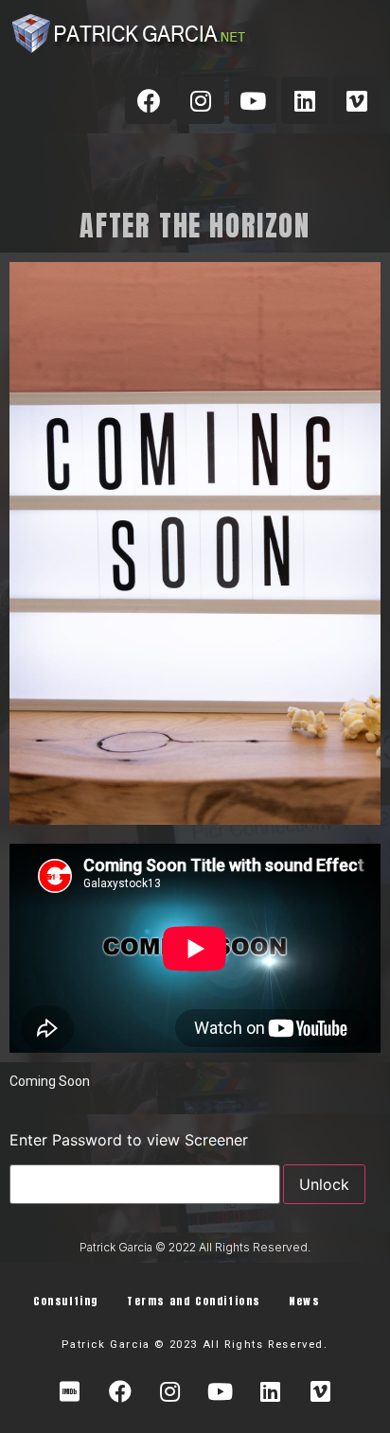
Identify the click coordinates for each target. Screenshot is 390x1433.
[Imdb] (70, 1391)
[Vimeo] (357, 100)
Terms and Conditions (193, 1301)
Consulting (65, 1301)
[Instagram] (200, 100)
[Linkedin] (304, 100)
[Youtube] (252, 100)
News (304, 1301)
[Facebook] (148, 100)
